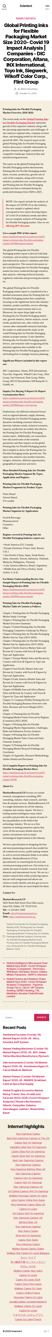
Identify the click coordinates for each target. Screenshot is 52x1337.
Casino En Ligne (28, 1209)
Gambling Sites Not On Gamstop (28, 1147)
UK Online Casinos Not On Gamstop (28, 1191)
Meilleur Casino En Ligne (28, 1288)
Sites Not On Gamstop (28, 1235)
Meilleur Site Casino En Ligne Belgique (28, 1253)
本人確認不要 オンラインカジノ (28, 1262)
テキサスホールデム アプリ (28, 1315)
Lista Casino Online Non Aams (28, 1200)
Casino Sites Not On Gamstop (28, 1151)
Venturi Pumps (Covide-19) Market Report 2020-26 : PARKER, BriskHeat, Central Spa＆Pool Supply (25, 1080)
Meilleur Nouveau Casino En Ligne (28, 1195)
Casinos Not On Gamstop (28, 1178)
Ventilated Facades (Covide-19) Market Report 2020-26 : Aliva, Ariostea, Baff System (22, 1038)
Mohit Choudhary (29, 89)
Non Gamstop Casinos (28, 1164)
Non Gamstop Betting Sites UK (28, 1169)
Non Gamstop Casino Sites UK (28, 1204)
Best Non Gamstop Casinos (28, 1160)
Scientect (26, 5)
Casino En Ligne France (28, 1319)
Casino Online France (28, 1292)
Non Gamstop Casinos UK (28, 1186)
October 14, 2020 (27, 93)
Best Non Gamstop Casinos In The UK (28, 1138)
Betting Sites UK (28, 1222)
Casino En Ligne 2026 (28, 1279)
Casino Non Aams (28, 1239)
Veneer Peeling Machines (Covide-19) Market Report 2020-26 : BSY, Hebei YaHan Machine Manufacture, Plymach (26, 1052)
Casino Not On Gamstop (28, 1142)
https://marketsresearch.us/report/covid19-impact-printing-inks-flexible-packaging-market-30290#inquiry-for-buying (24, 402)
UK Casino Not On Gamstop (28, 1213)
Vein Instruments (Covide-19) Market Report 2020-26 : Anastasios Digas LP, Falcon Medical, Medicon (25, 1066)
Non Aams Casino (28, 1231)
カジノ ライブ (28, 1257)
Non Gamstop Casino (28, 1133)
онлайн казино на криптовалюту (28, 1301)
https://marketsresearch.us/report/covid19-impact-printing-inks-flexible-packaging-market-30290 (24, 776)
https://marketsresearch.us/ (22, 916)
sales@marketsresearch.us (24, 913)
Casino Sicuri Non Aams (28, 1284)
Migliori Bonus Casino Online (28, 1248)
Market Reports (26, 18)
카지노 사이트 (28, 1266)
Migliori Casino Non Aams (28, 1270)
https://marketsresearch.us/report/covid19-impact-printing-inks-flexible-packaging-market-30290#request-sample (24, 240)
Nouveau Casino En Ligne (28, 1297)
